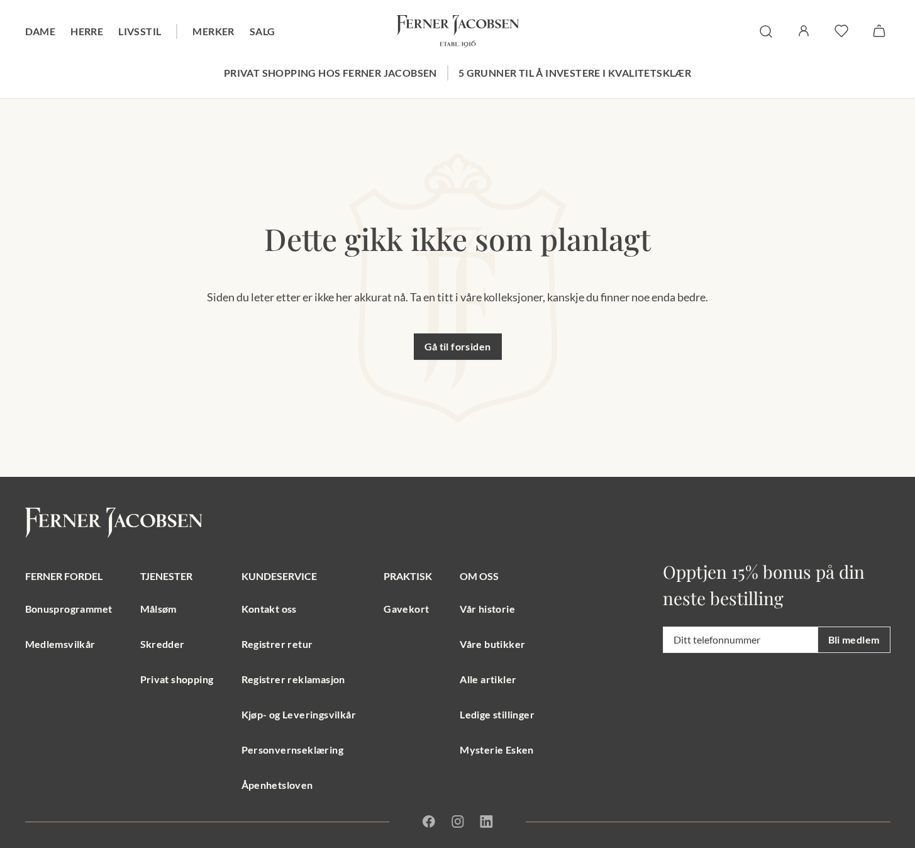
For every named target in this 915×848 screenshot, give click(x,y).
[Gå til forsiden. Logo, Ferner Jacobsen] (458, 31)
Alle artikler (488, 679)
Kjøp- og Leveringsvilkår (299, 714)
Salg (262, 31)
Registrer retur (277, 644)
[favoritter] (841, 31)
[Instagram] (458, 821)
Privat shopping (177, 679)
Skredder (162, 644)
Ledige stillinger (497, 714)
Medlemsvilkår (60, 644)
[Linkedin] (486, 821)
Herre (86, 31)
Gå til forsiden (457, 346)
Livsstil (139, 31)
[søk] (766, 31)
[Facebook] (429, 821)
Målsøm (158, 609)
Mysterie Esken (497, 750)
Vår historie (487, 609)
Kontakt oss (269, 609)
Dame (40, 31)
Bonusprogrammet (69, 609)
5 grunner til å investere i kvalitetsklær (574, 73)
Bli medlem (854, 639)
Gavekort (406, 609)
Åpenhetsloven (277, 785)
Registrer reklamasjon (293, 679)
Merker (213, 31)
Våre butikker (492, 644)
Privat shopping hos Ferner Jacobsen (330, 73)
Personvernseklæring (292, 750)
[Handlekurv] (879, 31)
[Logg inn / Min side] (803, 31)
